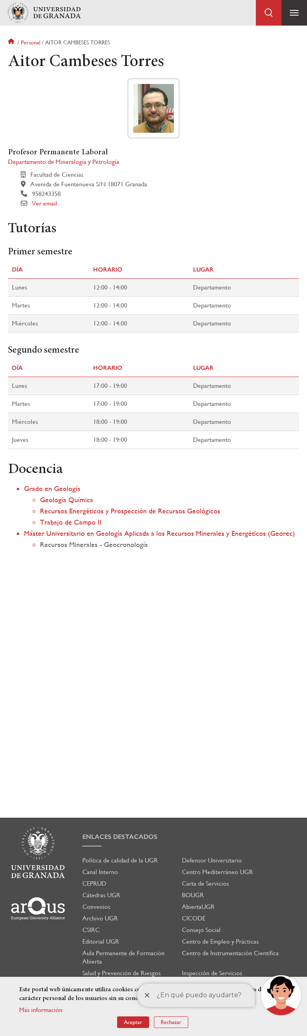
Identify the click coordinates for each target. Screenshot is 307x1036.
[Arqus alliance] (38, 908)
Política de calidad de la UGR (120, 860)
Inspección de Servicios (212, 973)
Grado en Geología (52, 488)
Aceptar (133, 1022)
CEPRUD (94, 883)
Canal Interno (100, 872)
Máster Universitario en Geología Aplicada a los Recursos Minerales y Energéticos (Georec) (159, 533)
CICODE (193, 918)
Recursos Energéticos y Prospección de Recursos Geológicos (130, 511)
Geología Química (66, 499)
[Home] (44, 13)
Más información (40, 1010)
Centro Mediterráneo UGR (217, 872)
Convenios (96, 906)
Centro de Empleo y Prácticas (220, 941)
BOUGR (193, 895)
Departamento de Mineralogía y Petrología (63, 162)
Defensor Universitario (212, 860)
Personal (30, 42)
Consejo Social (201, 930)
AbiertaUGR (198, 906)
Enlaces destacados (119, 836)
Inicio (12, 42)
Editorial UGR (100, 941)
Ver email (44, 203)
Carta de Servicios (205, 883)
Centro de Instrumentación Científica (230, 953)
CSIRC (91, 930)
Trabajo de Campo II (71, 522)
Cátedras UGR (101, 895)
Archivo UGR (100, 918)
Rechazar (171, 1022)
